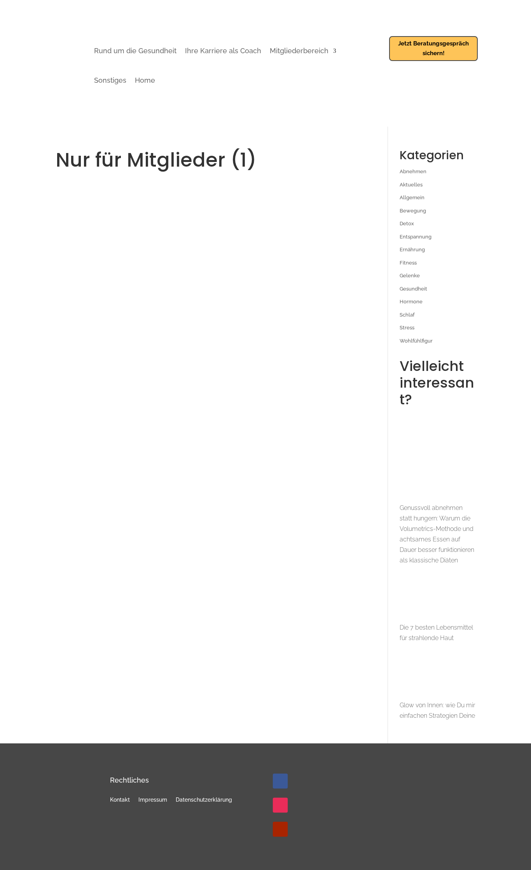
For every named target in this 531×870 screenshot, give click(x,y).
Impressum (152, 800)
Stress (407, 328)
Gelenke (410, 275)
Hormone (411, 301)
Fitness (408, 263)
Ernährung (412, 249)
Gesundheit (413, 289)
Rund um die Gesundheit (135, 51)
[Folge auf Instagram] (280, 805)
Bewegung (413, 211)
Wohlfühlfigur (416, 341)
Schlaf (407, 315)
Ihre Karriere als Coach (223, 51)
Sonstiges (110, 80)
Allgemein (412, 197)
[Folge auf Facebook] (280, 781)
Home (145, 80)
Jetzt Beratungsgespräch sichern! (433, 48)
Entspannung (415, 237)
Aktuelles (411, 185)
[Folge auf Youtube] (280, 829)
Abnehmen (413, 171)
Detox (407, 223)
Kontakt (120, 800)
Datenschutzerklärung (204, 800)
